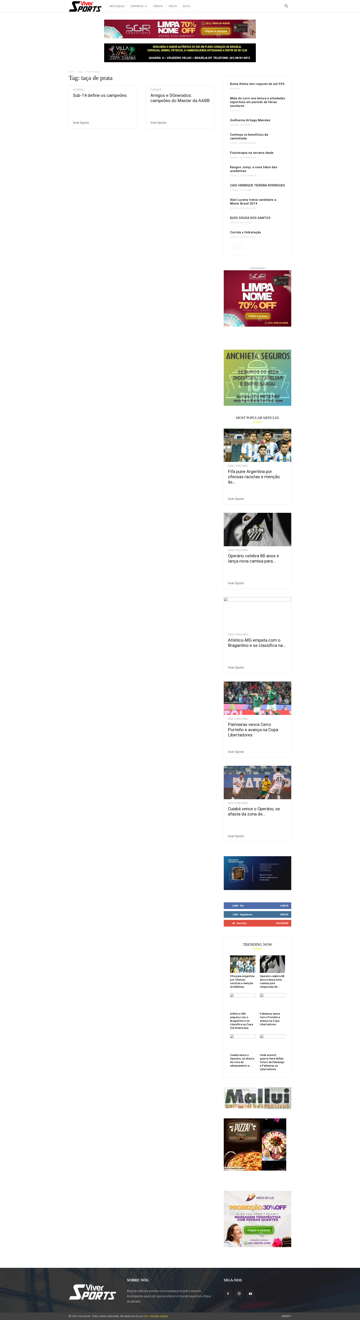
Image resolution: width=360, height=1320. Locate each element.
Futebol (78, 90)
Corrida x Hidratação (245, 232)
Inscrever (282, 923)
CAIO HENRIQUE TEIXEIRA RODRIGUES (257, 185)
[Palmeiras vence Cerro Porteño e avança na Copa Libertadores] (257, 698)
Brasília (235, 89)
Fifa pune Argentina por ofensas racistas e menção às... (254, 476)
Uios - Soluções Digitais (155, 1316)
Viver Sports (81, 122)
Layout (286, 1316)
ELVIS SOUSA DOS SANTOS (250, 218)
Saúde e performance (243, 143)
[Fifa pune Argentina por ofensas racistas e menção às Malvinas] (257, 445)
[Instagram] (239, 1294)
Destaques (117, 6)
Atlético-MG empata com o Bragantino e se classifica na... (257, 643)
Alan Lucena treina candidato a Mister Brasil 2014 (253, 201)
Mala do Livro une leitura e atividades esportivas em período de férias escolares (257, 102)
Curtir (284, 905)
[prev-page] (232, 247)
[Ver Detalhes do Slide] (257, 378)
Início (173, 6)
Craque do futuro (241, 125)
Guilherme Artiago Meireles (250, 120)
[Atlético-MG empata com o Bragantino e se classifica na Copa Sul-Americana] (257, 614)
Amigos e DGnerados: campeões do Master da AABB (180, 98)
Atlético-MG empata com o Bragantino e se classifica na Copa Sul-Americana (241, 1020)
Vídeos (158, 6)
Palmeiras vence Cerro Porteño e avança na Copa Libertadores (253, 729)
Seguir (284, 914)
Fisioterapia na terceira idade (251, 153)
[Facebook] (228, 1294)
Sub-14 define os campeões (100, 95)
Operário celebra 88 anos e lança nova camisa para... (253, 558)
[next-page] (239, 247)
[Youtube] (250, 1294)
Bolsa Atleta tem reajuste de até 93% (257, 84)
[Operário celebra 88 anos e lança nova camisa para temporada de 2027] (257, 529)
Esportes (137, 6)
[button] (286, 7)
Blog (186, 6)
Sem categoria (238, 466)
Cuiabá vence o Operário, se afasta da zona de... (254, 811)
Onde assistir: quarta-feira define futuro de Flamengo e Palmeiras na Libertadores (272, 1062)
